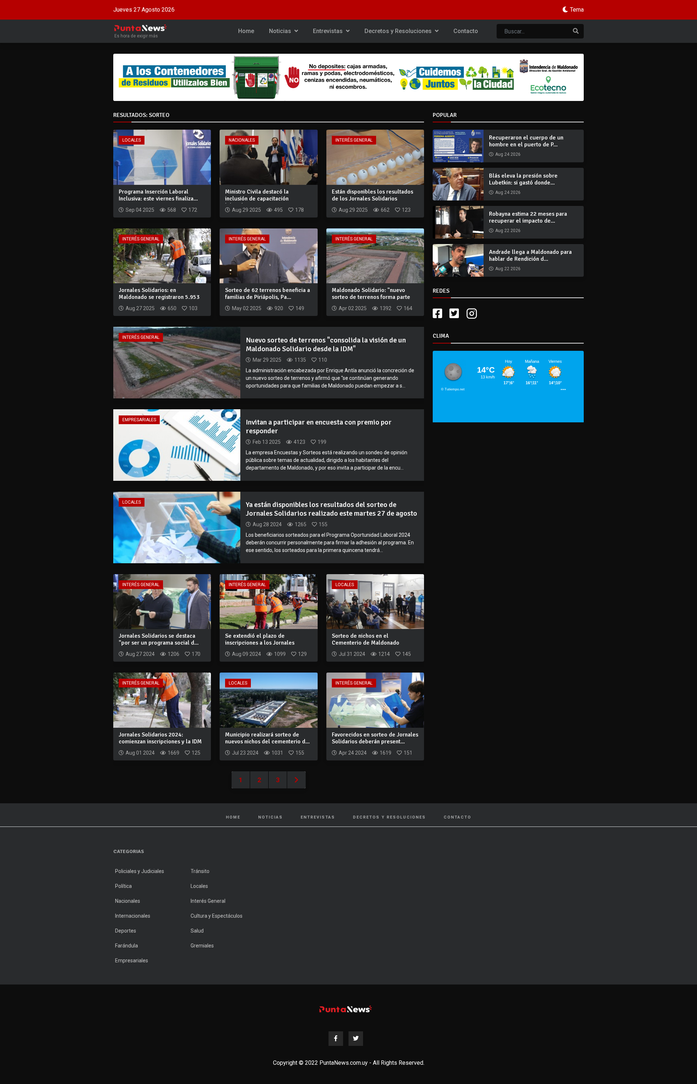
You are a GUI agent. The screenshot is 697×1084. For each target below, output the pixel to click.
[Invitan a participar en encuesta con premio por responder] (176, 444)
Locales (131, 140)
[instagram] (472, 313)
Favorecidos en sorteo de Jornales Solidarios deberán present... (375, 738)
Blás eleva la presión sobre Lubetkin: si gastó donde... (523, 179)
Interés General (353, 140)
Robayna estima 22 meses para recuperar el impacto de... (528, 217)
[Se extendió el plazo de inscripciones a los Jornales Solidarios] (268, 601)
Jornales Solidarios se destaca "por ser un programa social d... (159, 639)
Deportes (125, 931)
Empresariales (139, 419)
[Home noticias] (345, 1009)
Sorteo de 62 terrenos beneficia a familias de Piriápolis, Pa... (267, 294)
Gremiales (202, 946)
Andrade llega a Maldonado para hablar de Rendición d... (530, 255)
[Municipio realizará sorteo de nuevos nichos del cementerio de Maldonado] (268, 699)
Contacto (465, 31)
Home (246, 31)
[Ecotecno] (348, 77)
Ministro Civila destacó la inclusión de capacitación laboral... (257, 198)
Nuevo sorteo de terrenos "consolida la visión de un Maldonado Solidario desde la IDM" (326, 344)
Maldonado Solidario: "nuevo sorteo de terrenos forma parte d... (371, 297)
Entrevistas (328, 31)
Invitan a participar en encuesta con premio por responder (319, 426)
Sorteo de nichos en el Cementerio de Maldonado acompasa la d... (365, 642)
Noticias (281, 31)
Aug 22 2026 (508, 230)
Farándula (126, 946)
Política (123, 886)
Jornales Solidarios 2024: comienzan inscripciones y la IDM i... (160, 741)
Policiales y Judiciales (139, 871)
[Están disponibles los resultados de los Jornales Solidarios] (375, 156)
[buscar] (576, 31)
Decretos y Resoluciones (398, 31)
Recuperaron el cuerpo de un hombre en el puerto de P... (526, 141)
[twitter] (454, 313)
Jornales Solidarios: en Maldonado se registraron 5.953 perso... (159, 297)
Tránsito (200, 871)
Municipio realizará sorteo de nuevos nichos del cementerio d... (267, 738)
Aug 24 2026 (508, 154)
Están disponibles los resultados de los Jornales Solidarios (372, 195)
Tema (577, 9)
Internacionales (132, 916)
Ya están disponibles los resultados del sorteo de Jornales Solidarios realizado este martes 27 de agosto (331, 509)
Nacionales (242, 140)
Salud (197, 931)
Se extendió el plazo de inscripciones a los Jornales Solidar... (259, 642)
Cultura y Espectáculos (216, 916)
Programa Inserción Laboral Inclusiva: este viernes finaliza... (158, 195)
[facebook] (437, 313)
